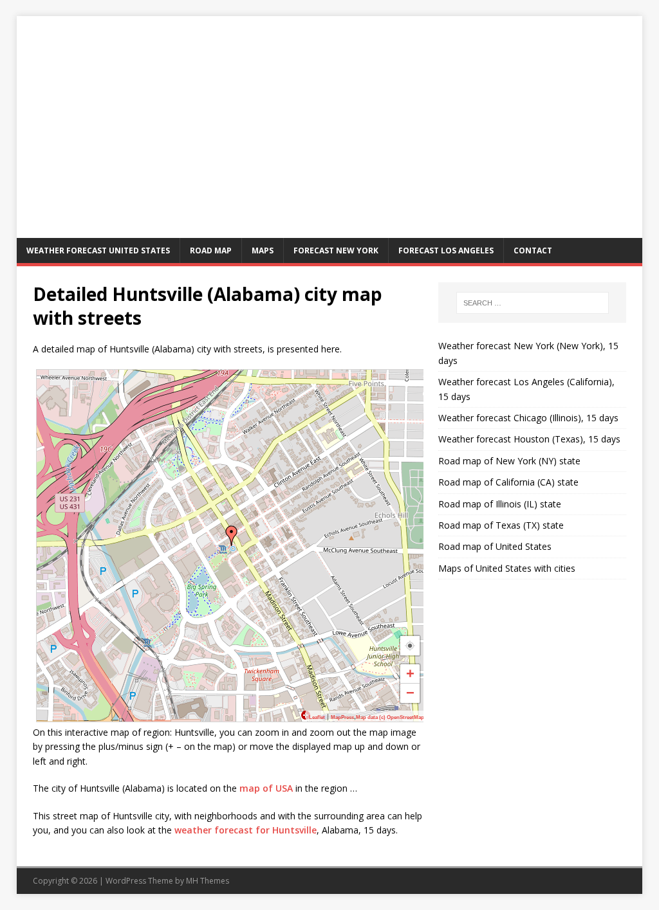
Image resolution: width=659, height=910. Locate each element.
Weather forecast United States (98, 250)
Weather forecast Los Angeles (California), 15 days (526, 389)
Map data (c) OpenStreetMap (390, 717)
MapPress (342, 717)
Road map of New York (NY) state (509, 461)
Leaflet (317, 717)
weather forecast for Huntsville (245, 830)
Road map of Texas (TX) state (501, 525)
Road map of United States (495, 546)
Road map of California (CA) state (508, 482)
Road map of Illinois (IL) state (499, 504)
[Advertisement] (330, 141)
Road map (211, 250)
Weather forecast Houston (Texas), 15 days (529, 439)
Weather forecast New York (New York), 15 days (528, 353)
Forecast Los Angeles (446, 250)
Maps (263, 250)
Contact (533, 250)
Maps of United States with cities (506, 568)
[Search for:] (532, 303)
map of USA (266, 788)
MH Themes (207, 880)
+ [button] (410, 674)
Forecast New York (335, 250)
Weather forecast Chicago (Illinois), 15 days (528, 418)
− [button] (410, 693)
